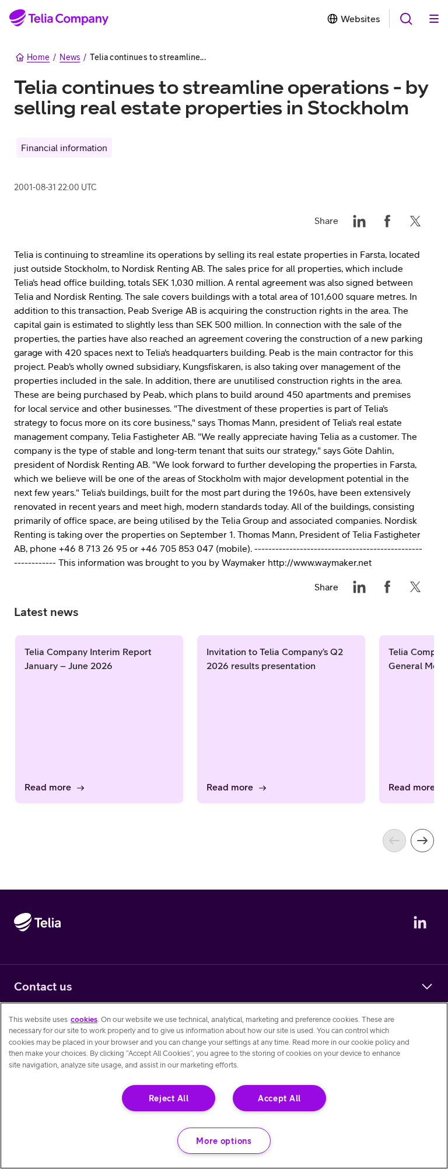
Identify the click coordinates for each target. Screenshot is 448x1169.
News (70, 57)
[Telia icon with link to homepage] (37, 956)
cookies (84, 1019)
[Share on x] (415, 220)
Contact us (43, 986)
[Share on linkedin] (359, 220)
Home (38, 57)
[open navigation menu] (406, 19)
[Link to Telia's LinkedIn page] (420, 922)
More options (224, 1141)
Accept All (279, 1098)
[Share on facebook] (387, 220)
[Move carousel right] (422, 840)
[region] (224, 1085)
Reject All (169, 1098)
